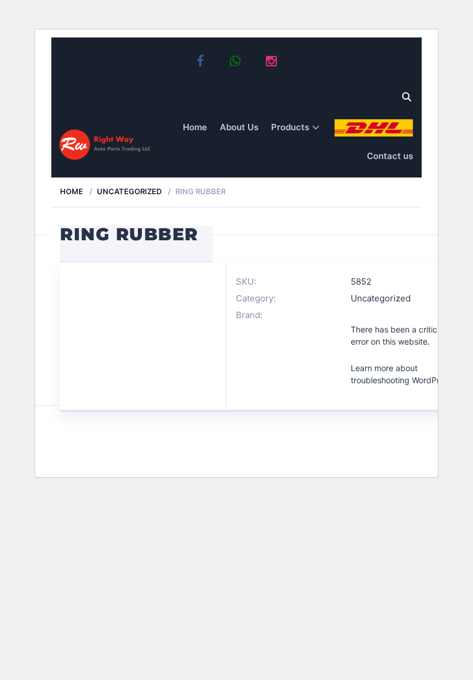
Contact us (390, 155)
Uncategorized (129, 191)
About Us (239, 127)
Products (290, 127)
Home (195, 127)
